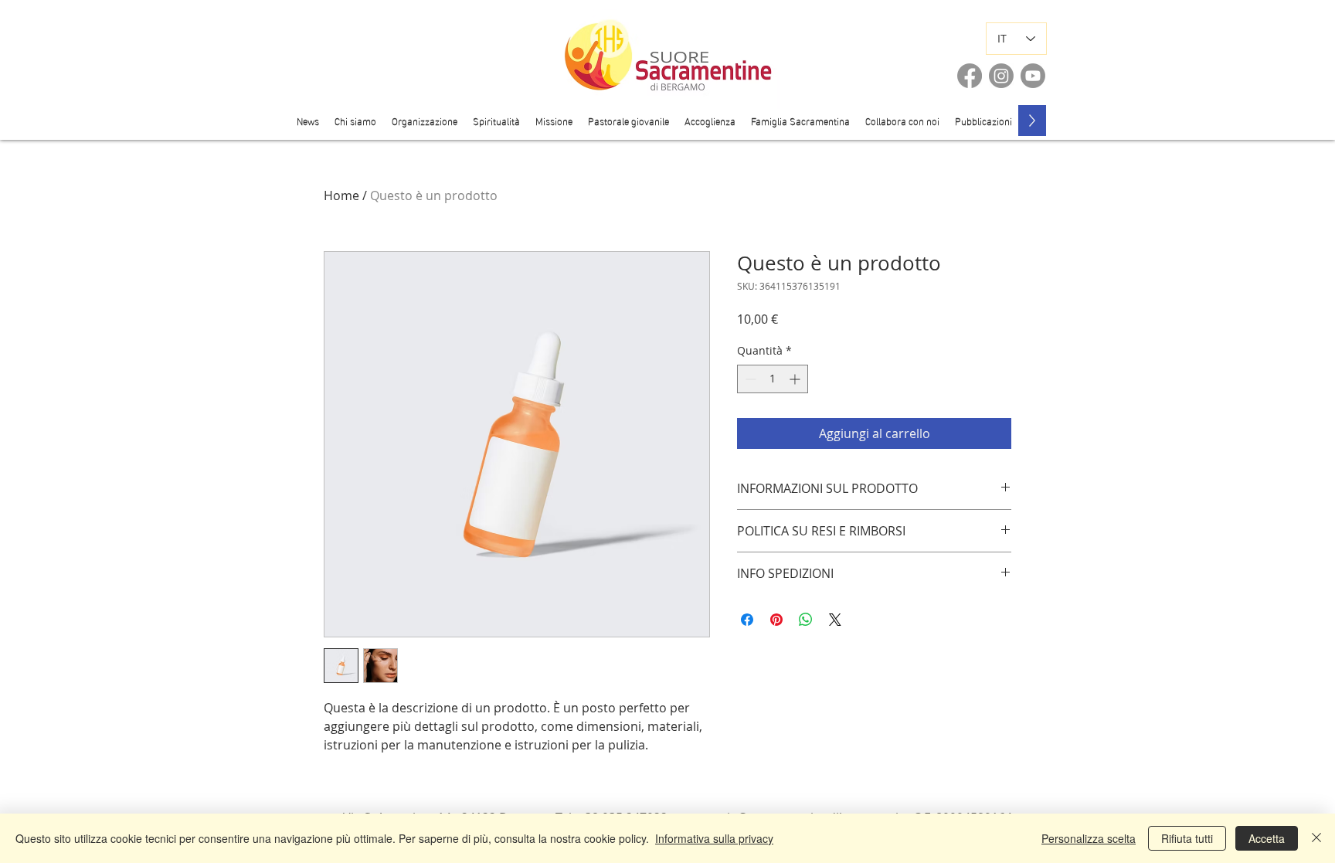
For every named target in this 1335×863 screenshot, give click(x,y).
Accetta (1266, 838)
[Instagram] (1001, 75)
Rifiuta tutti (1187, 838)
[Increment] (796, 378)
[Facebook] (969, 75)
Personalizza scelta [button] (1088, 838)
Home (341, 195)
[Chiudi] (1316, 838)
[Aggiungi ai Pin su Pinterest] (776, 619)
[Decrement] (749, 378)
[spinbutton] (772, 378)
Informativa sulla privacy (714, 838)
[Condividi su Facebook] (747, 619)
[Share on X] (835, 619)
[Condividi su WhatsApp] (806, 619)
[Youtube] (1033, 75)
